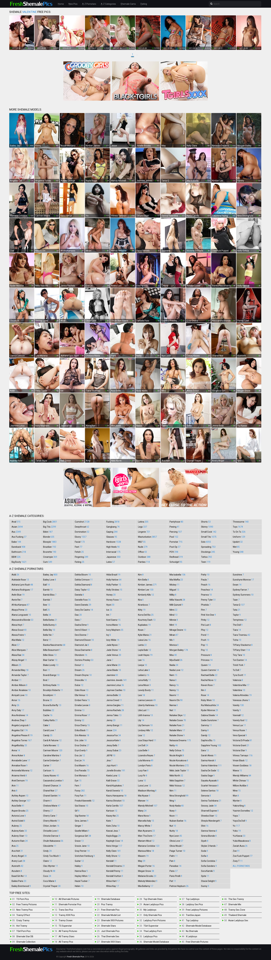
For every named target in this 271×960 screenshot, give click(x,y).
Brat (46, 680)
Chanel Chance (52, 785)
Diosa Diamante (83, 650)
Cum (47, 562)
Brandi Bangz (51, 675)
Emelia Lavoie (82, 705)
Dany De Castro (84, 610)
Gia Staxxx (81, 805)
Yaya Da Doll (240, 821)
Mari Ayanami (146, 831)
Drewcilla (81, 680)
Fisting (79, 562)
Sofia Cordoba (209, 861)
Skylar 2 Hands (209, 846)
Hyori (110, 605)
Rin (203, 690)
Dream (80, 670)
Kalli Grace (113, 780)
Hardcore (113, 542)
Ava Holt (17, 851)
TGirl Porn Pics (23, 931)
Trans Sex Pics (66, 910)
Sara (205, 750)
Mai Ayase (144, 795)
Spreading (208, 547)
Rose (205, 695)
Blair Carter (50, 660)
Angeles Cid (20, 730)
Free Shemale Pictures (197, 942)
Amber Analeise (21, 690)
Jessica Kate (113, 740)
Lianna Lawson (147, 700)
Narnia (174, 705)
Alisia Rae (18, 655)
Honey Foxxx (114, 600)
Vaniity (238, 705)
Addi (15, 574)
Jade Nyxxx (112, 645)
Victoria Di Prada (242, 740)
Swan (237, 584)
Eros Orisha (82, 745)
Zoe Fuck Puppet (242, 856)
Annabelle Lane (21, 760)
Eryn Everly (81, 750)
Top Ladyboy (192, 920)
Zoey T (238, 861)
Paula (204, 579)
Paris (174, 871)
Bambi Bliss (49, 594)
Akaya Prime (19, 610)
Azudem (17, 871)
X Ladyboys (191, 936)
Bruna (47, 700)
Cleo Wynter (50, 866)
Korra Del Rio (146, 615)
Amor (16, 700)
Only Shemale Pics (152, 915)
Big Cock (50, 521)
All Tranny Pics (66, 942)
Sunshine (238, 574)
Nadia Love (176, 670)
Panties (144, 562)
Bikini (48, 532)
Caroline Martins (52, 755)
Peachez (207, 589)
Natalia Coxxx (178, 720)
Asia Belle (18, 805)
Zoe (236, 851)
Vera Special (240, 735)
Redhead (176, 557)
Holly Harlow (113, 579)
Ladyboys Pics (150, 936)
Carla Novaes (51, 745)
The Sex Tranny (236, 899)
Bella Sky (49, 630)
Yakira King (239, 805)
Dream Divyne (83, 675)
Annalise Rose (19, 765)
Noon (174, 815)
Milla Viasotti (177, 600)
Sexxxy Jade (209, 805)
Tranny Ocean (65, 920)
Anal (16, 521)
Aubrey (17, 826)
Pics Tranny (107, 904)
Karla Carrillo (114, 805)
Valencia (238, 680)
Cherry (48, 810)
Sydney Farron (241, 589)
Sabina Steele (209, 715)
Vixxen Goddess (242, 765)
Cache (47, 715)
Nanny (174, 690)
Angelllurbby (19, 745)
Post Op (175, 547)
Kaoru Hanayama (116, 795)
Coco (47, 876)
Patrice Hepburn (179, 886)
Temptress (240, 620)
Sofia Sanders (209, 866)
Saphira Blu (208, 740)
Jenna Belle (113, 695)
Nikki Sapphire (177, 780)
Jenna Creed (114, 700)
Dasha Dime (81, 625)
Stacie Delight (208, 881)
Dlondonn (81, 655)
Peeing (174, 527)
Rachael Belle (209, 675)
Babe (16, 542)
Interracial (113, 552)
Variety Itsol (240, 720)
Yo (236, 826)
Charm (47, 800)
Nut (173, 826)
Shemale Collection (25, 942)
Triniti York (239, 665)
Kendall (111, 861)
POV (174, 552)
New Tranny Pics (24, 910)
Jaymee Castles (115, 690)
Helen (79, 886)
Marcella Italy (146, 821)
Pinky (205, 620)
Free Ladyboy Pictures (197, 910)
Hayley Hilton (82, 876)
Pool (174, 537)
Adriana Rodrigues (22, 589)
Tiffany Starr (241, 650)
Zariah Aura (240, 846)
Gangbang (113, 527)
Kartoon (111, 810)
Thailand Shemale (237, 915)
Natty (174, 745)
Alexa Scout (19, 630)
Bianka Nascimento (54, 645)
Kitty (141, 610)
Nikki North (176, 775)
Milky (173, 594)
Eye (78, 780)
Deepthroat (82, 527)
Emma (79, 710)
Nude (142, 547)
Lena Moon (144, 685)
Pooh (205, 640)
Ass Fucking (19, 537)
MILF (142, 542)
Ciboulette (49, 846)
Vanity (237, 710)
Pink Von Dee (208, 615)
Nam (173, 675)
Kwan (141, 630)
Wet (236, 547)
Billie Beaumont (51, 650)
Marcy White (145, 826)
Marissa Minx (146, 851)
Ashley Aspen (20, 795)
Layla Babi (144, 650)
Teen (205, 562)
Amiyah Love (19, 695)
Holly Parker (113, 584)
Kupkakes (144, 625)
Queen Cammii (210, 670)
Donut (79, 665)
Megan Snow (146, 871)
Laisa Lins (144, 640)
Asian (17, 527)
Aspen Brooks (20, 810)
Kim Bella (143, 579)
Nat (173, 710)
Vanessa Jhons (241, 700)
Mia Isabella (177, 574)
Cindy (47, 851)
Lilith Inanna (145, 715)
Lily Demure (145, 725)
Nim (173, 790)
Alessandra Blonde (22, 620)
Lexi (141, 695)
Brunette (49, 552)
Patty (205, 574)
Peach (205, 584)
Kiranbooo (144, 605)
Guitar (79, 861)
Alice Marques (19, 650)
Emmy (79, 720)
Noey (173, 810)
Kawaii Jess (113, 831)
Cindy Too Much (52, 856)
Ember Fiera (82, 700)
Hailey (78, 866)
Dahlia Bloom (83, 574)
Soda (204, 851)
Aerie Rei (17, 600)
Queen (206, 665)
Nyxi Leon (176, 836)
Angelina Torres (22, 740)
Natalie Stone (177, 735)
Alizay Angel (19, 660)
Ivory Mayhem (114, 630)
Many (142, 810)
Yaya (236, 815)
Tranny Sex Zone (236, 910)
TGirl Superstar (150, 926)
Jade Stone (113, 650)
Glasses (111, 537)
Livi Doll (143, 745)
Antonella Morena (22, 770)
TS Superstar (65, 926)
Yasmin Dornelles (243, 810)
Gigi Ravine (82, 815)
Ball (46, 584)
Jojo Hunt (111, 765)
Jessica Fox (113, 735)
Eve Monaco (82, 775)
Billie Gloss (49, 655)
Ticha (237, 640)
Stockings (208, 552)
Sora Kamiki (208, 871)
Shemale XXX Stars (111, 942)
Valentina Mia (241, 685)
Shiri (204, 826)
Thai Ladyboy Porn (152, 931)
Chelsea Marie (51, 805)
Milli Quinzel (176, 605)
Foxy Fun (80, 795)
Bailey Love (49, 579)
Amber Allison (19, 685)
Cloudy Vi (49, 871)
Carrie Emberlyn (52, 760)
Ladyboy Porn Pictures (154, 920)
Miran (174, 635)
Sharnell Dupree (210, 810)
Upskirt (238, 542)
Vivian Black (240, 760)
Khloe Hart (113, 881)
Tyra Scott (239, 675)
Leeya (142, 665)
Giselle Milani (82, 831)
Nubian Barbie (178, 821)
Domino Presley (84, 660)
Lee (141, 660)
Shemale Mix (234, 904)
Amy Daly (18, 710)
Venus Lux (239, 725)
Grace (79, 841)
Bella (47, 615)
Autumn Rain (20, 841)
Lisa (141, 735)
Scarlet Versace (209, 785)
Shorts (206, 521)
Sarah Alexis (208, 755)
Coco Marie (49, 881)
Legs (142, 527)
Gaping (111, 532)
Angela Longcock (21, 725)
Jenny (110, 720)
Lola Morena (145, 760)
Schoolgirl (176, 562)
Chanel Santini (51, 795)
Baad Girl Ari (19, 876)
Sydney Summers (243, 594)
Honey (111, 594)
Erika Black (81, 730)
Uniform (239, 537)
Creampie (50, 557)
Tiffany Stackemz (242, 645)
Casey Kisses (51, 775)
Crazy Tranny (22, 920)
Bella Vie (48, 635)
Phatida (205, 605)
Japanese (113, 557)
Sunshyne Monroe (243, 579)
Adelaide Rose (20, 579)
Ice (109, 610)
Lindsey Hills (145, 730)
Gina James (81, 821)
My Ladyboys (149, 910)
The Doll (237, 625)
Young (238, 552)
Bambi (48, 589)
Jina (109, 760)
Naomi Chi (176, 700)
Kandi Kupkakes (115, 785)
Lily (141, 720)
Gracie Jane (82, 846)
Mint (173, 625)
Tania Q (238, 605)
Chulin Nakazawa (53, 841)
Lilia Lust (143, 710)
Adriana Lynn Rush (22, 584)
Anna (16, 750)
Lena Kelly (144, 680)
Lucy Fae (143, 770)
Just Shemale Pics (110, 931)
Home (61, 4)
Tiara (237, 630)
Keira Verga (114, 846)
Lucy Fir (142, 775)
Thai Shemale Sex (110, 936)
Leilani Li (143, 675)
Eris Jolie (81, 740)
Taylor (237, 615)
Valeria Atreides (242, 695)
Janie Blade (113, 670)
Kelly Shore (113, 856)
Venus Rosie (240, 730)
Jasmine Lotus (115, 685)
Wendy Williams (242, 775)
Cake (46, 725)
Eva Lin (80, 760)
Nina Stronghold (179, 795)
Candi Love (49, 730)
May (141, 861)
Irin (108, 615)
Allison (16, 665)
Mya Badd (176, 660)
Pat (173, 881)
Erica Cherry (82, 725)
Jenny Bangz (114, 725)
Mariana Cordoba (148, 846)
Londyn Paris (145, 765)
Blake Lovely (50, 665)
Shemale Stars (108, 926)
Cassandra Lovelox (53, 780)
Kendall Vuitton (114, 876)
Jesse (111, 730)
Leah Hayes (145, 655)
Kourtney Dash (146, 620)
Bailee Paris (19, 881)
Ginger (79, 826)
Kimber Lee (145, 589)
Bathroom (19, 552)
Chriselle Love (50, 831)
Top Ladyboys (192, 899)
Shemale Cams (128, 4)
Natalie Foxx (177, 725)
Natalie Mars (177, 730)
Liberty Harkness (147, 705)
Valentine (239, 690)
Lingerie (144, 532)
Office (142, 552)
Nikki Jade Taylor (179, 770)
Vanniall (238, 715)
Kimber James (147, 584)
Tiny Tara (239, 655)
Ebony (80, 537)
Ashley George (21, 800)
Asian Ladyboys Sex (238, 920)
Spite (205, 876)
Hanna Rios (81, 871)
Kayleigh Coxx (114, 841)
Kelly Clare (113, 851)
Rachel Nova (208, 680)
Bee (46, 605)
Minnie (174, 620)
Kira (140, 600)
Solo (206, 542)
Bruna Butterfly (52, 705)
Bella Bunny (49, 625)
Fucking (112, 521)
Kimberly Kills (146, 594)
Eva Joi (80, 755)
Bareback (18, 547)
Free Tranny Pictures (26, 904)
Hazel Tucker (82, 881)
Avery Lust (18, 861)
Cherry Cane (50, 815)
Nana (173, 680)
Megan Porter (146, 866)
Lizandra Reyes (146, 755)
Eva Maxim (82, 765)
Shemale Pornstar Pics (70, 904)
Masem (143, 856)
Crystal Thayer (52, 886)
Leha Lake (144, 670)
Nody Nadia (177, 805)
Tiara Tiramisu (241, 635)
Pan (172, 861)
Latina (143, 521)
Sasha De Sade (210, 770)
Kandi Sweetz (114, 790)
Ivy (108, 635)
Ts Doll (237, 670)
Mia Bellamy (145, 886)
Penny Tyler (208, 600)
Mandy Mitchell (147, 805)
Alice (15, 645)
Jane (109, 660)
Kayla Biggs (113, 836)
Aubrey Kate (19, 831)
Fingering (81, 557)
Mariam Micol (146, 841)
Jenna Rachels (115, 710)
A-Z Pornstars (89, 4)
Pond (205, 635)
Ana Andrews (20, 715)
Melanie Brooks (147, 876)
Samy (205, 730)
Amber (16, 680)
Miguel (174, 589)
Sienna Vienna (209, 831)
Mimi (173, 610)
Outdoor (144, 557)
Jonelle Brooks (115, 770)
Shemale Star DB (24, 936)
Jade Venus (113, 655)
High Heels (113, 547)
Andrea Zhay (19, 720)
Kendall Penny (114, 871)
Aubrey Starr (19, 836)
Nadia (174, 665)
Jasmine (112, 675)
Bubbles (48, 710)
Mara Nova (144, 815)
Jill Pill (110, 755)
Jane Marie (113, 665)
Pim (204, 610)
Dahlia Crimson (84, 579)
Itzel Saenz (113, 620)
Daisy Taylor (82, 589)
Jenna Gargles (115, 705)
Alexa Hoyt (18, 625)
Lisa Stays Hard (147, 740)
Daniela (79, 594)
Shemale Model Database (156, 942)
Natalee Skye (178, 715)
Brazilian (49, 547)
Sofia (204, 856)
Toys (238, 527)
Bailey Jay (50, 574)
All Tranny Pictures (68, 931)
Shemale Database (110, 899)
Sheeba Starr (209, 815)
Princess (207, 660)
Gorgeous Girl (83, 836)
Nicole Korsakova (179, 760)
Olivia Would (176, 846)
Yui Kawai (239, 836)
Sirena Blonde (209, 836)
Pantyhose (176, 521)
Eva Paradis (82, 770)
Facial (80, 542)
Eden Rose (81, 690)
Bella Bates (50, 620)
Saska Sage (208, 775)
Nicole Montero (179, 765)
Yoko (237, 831)
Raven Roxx (207, 685)
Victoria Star (240, 750)
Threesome (241, 521)
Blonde (48, 537)
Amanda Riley (20, 670)
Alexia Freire (19, 635)
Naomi (174, 695)
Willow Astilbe (240, 785)
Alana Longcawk (21, 615)
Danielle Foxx (83, 600)
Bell (46, 610)
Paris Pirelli (176, 876)
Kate (109, 821)
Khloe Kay (112, 886)
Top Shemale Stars (152, 899)
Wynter (237, 800)
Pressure (206, 655)
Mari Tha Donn (146, 836)
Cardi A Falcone (52, 740)
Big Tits (49, 527)
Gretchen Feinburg (85, 856)
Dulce (79, 685)
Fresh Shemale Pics (75, 957)
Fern (78, 785)
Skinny (207, 527)
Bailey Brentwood (21, 886)
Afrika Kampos (20, 605)
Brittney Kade (51, 685)
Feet (78, 547)
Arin (15, 785)
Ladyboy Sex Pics (194, 904)
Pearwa (206, 594)
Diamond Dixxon (84, 640)
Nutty (174, 831)
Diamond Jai (82, 645)
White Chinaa (241, 780)
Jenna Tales (113, 715)
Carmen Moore (52, 750)
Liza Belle (143, 750)
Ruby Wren (208, 700)
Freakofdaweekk (84, 800)
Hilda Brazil (113, 574)
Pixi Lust (206, 625)
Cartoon (48, 770)
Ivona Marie (113, 625)
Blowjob (49, 542)
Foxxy (80, 790)
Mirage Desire (178, 630)
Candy (47, 735)
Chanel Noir (50, 790)
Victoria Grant (241, 745)
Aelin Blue (18, 594)
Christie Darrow (51, 836)
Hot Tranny (21, 926)
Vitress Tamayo (242, 755)
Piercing (176, 532)
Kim (140, 574)
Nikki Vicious (177, 785)
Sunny (205, 886)
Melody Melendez (147, 881)
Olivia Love (176, 841)
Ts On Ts (239, 532)
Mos (173, 655)
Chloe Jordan (51, 826)
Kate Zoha (113, 826)
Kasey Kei (112, 815)
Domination (82, 532)
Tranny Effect (23, 915)
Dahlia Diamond (83, 584)
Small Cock (208, 532)
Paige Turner (177, 851)
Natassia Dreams (180, 740)
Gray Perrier (82, 851)
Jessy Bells (112, 745)
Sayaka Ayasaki (209, 780)
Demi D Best (82, 630)
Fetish (79, 552)
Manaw (143, 800)
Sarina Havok (208, 760)
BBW (16, 557)
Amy (15, 705)
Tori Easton (240, 660)
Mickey (174, 584)
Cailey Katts (50, 720)
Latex (110, 562)
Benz (47, 640)
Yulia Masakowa (242, 841)
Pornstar (176, 542)
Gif (77, 810)
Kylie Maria (145, 635)
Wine (237, 790)
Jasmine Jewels (116, 680)
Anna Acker (18, 755)
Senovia (206, 795)
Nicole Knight (177, 755)
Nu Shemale (192, 931)
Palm (174, 856)
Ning (173, 800)
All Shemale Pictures (69, 899)
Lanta (142, 645)
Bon (46, 670)
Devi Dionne (81, 635)
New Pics (73, 4)
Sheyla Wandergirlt (211, 821)
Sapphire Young (211, 745)
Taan (236, 600)
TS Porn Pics (22, 899)
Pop (204, 645)
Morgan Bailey (179, 650)
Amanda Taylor (20, 675)
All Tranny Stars (66, 936)
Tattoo (206, 557)
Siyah (204, 841)
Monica (174, 645)
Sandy (205, 735)
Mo (172, 640)
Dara (78, 620)
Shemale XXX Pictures (112, 920)
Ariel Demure (20, 780)
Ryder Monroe (209, 710)
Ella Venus (81, 695)
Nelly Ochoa (177, 750)
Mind (173, 615)
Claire (47, 861)
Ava (15, 846)
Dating (144, 4)
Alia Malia (18, 640)
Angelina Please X (22, 735)
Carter (47, 765)
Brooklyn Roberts (53, 690)
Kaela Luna (113, 775)
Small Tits (208, 537)
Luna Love (144, 785)
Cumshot (82, 521)
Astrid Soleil (18, 821)
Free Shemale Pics (110, 910)
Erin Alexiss (82, 735)
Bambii (47, 600)
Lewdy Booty (146, 690)
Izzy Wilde (112, 640)
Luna (142, 780)
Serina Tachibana (211, 800)
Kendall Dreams (115, 866)
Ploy (204, 630)
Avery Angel (19, 856)
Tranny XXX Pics (67, 915)
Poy (204, 650)
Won (236, 795)
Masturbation (147, 537)
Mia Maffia (176, 579)
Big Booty (19, 562)
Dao (78, 615)
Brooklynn (49, 695)
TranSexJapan (193, 915)
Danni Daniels (83, 605)
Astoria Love (19, 815)
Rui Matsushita (210, 705)
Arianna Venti (19, 775)
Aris (14, 790)
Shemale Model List (111, 915)
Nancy (174, 685)
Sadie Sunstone (209, 720)
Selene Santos (209, 790)
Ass (16, 532)
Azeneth (17, 866)
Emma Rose (82, 715)
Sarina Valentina (211, 765)
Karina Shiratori (115, 800)
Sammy (206, 725)
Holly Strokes (114, 589)
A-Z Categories (108, 4)
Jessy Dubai (113, 750)
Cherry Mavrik (51, 821)
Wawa (237, 770)
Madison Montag (147, 790)
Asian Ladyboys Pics (153, 904)
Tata (236, 610)
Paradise (175, 866)
